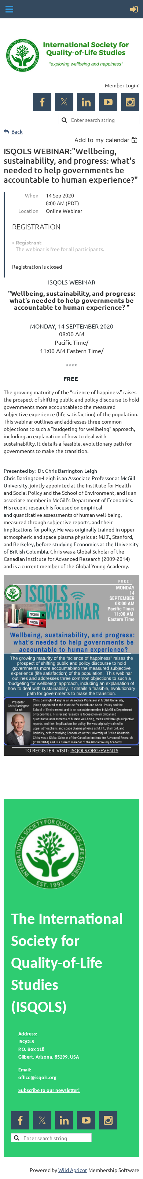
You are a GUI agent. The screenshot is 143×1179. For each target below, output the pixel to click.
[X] (64, 102)
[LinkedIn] (86, 102)
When (31, 195)
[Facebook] (42, 102)
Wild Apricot (72, 1170)
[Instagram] (130, 102)
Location (28, 210)
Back (17, 131)
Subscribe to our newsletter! (49, 1090)
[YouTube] (108, 102)
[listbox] (106, 139)
